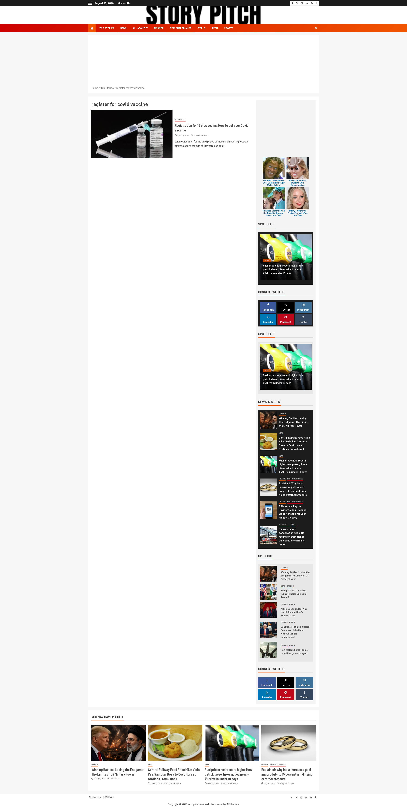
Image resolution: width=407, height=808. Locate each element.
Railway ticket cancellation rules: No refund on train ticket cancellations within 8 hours (292, 536)
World (201, 28)
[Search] (316, 28)
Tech (215, 28)
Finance (158, 28)
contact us (124, 3)
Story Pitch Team (200, 135)
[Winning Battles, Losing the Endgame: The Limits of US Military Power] (268, 420)
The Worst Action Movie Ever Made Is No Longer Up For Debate (274, 183)
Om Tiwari (114, 779)
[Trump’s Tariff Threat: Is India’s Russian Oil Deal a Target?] (268, 592)
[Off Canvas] (90, 3)
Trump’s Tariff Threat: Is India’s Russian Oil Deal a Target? (293, 594)
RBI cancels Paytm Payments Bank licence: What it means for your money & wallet (293, 511)
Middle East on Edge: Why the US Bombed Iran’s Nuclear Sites (294, 612)
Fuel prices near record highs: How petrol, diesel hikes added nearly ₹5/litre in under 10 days (228, 774)
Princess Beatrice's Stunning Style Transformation (298, 183)
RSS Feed (108, 797)
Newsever (217, 804)
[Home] (92, 28)
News (123, 28)
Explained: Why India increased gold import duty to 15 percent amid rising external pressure (284, 269)
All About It (140, 28)
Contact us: (95, 797)
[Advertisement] (203, 62)
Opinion (282, 414)
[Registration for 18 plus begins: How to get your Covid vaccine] (131, 134)
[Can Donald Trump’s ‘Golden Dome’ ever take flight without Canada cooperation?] (268, 630)
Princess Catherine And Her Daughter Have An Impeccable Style (274, 213)
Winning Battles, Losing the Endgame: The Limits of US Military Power (293, 421)
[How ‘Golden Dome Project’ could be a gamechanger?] (268, 650)
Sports (228, 28)
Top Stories (106, 28)
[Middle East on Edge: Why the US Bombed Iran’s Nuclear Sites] (268, 610)
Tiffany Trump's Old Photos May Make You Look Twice (297, 213)
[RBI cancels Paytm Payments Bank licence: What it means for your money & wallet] (268, 510)
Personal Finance (180, 28)
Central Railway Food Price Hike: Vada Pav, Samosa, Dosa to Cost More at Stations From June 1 (294, 443)
